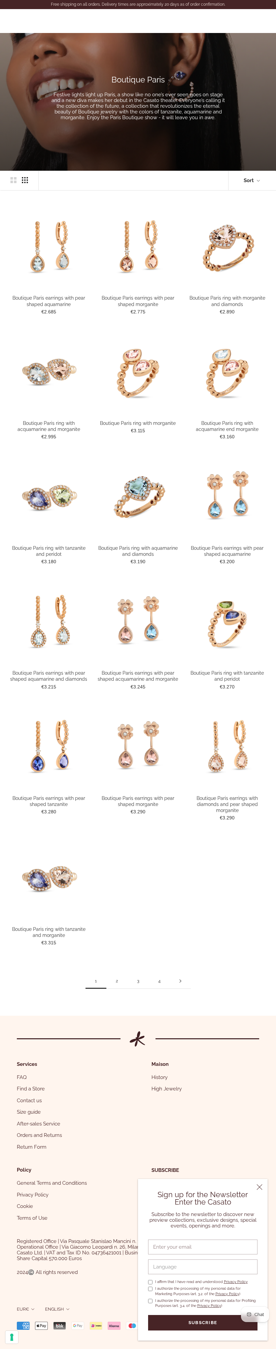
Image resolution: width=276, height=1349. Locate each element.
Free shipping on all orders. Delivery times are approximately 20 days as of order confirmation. (138, 4)
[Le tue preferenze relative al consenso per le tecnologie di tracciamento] (11, 1337)
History (159, 1077)
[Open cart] (263, 21)
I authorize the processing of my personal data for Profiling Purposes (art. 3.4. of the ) (205, 1303)
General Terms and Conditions (52, 1183)
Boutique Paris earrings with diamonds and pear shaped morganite (227, 804)
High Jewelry (166, 1089)
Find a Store (31, 1089)
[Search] (230, 21)
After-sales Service (38, 1124)
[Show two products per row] (13, 180)
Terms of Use (32, 1218)
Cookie (25, 1206)
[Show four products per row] (25, 180)
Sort (249, 180)
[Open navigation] (14, 21)
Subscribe (202, 1322)
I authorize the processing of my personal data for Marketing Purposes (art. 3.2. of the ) (198, 1291)
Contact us (29, 1101)
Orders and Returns (39, 1135)
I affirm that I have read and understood (201, 1282)
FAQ (22, 1077)
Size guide (29, 1112)
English (54, 1309)
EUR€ (23, 1309)
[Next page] (180, 981)
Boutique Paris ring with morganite (138, 423)
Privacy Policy (236, 1282)
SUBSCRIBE (165, 1170)
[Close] (259, 1187)
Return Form (31, 1147)
